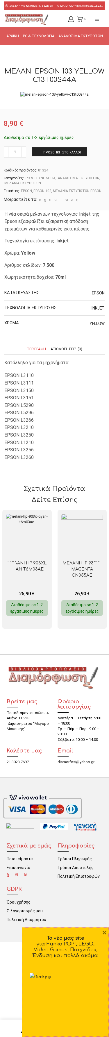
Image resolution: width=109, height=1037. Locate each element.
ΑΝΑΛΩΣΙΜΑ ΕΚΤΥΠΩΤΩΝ (80, 36)
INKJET (98, 308)
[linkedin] (66, 200)
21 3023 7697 (18, 762)
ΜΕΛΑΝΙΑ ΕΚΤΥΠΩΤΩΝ (22, 183)
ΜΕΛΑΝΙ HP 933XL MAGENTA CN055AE (82, 569)
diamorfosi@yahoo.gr (76, 762)
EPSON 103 (42, 191)
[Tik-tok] (25, 874)
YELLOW (97, 323)
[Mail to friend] (61, 200)
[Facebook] (45, 200)
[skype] (76, 200)
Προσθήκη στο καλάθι (62, 152)
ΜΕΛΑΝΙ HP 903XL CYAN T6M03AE (27, 566)
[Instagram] (16, 874)
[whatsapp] (72, 200)
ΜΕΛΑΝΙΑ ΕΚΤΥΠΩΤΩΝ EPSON (77, 191)
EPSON (26, 191)
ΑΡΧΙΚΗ (12, 36)
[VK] (50, 200)
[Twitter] (40, 200)
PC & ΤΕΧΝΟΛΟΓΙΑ (38, 36)
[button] (99, 568)
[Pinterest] (55, 200)
